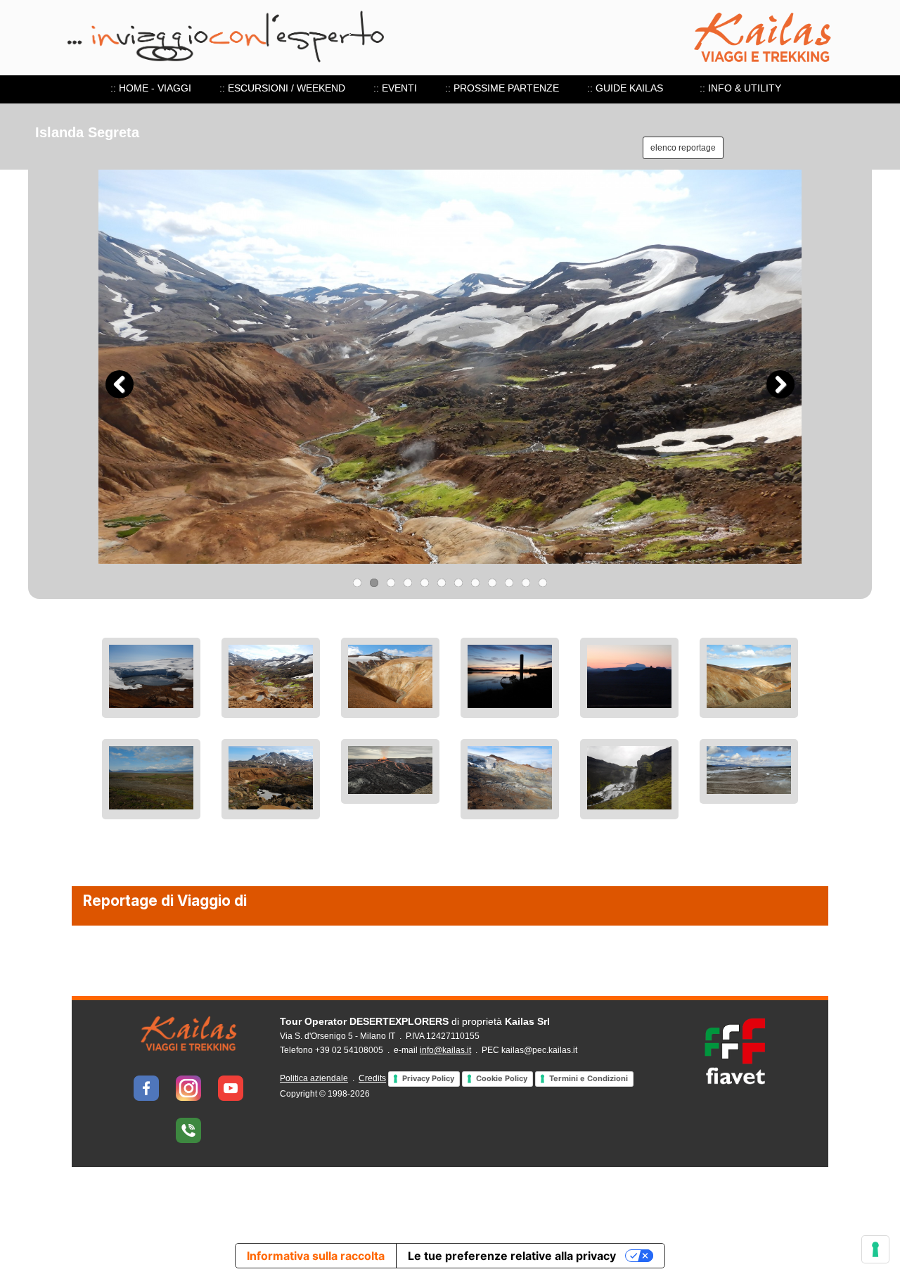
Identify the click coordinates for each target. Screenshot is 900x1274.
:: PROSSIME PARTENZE (502, 88)
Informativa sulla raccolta (316, 1256)
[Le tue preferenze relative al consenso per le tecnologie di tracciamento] (875, 1249)
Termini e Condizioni (588, 1078)
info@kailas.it (445, 1050)
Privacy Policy (428, 1078)
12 (543, 583)
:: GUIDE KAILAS (625, 88)
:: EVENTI (395, 88)
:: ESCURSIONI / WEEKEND (282, 88)
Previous (119, 384)
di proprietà (415, 1021)
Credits (372, 1078)
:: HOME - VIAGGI (150, 88)
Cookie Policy (501, 1078)
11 (526, 583)
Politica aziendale (314, 1078)
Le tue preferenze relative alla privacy (512, 1256)
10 (509, 583)
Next (780, 384)
